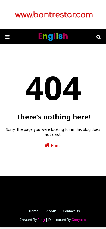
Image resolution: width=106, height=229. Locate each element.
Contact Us (71, 211)
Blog (41, 219)
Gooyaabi (79, 219)
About (51, 211)
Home (56, 145)
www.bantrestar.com (53, 15)
